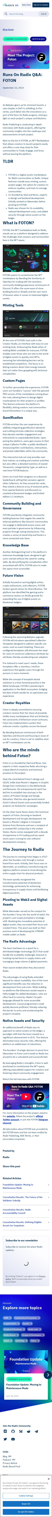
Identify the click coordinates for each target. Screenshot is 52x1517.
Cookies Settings (26, 1496)
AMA (6, 1318)
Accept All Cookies (26, 1512)
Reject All (26, 1504)
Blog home (8, 29)
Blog (5, 1456)
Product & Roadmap (13, 1329)
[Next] (48, 1375)
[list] (26, 1375)
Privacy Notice (10, 1463)
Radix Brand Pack (11, 1466)
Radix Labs (33, 1329)
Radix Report (10, 1335)
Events (26, 1323)
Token (33, 1340)
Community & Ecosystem (26, 1318)
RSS (9, 1456)
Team (6, 1340)
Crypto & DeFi (10, 1323)
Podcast (7, 1459)
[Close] (49, 1479)
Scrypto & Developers (31, 1335)
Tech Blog (20, 1340)
